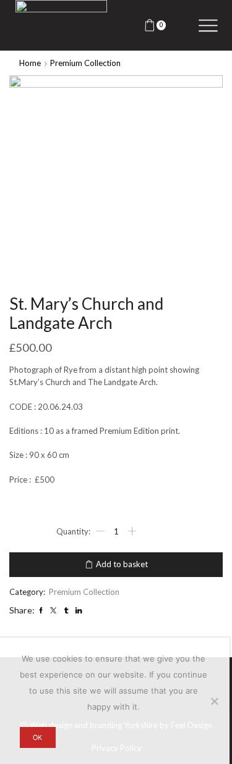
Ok (37, 737)
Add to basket (122, 564)
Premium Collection (85, 63)
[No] (214, 701)
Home (30, 63)
